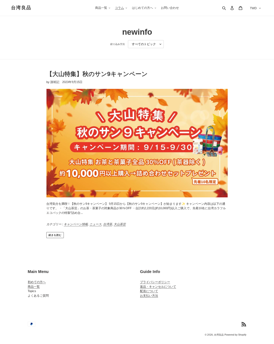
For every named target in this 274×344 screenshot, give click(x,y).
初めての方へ (37, 282)
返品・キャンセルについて (158, 286)
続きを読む (55, 235)
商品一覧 (34, 286)
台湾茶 (107, 224)
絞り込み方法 (117, 44)
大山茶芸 (120, 224)
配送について (149, 291)
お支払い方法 (149, 295)
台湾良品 (21, 7)
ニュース (95, 224)
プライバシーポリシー (155, 282)
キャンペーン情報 (76, 224)
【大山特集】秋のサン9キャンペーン (97, 74)
